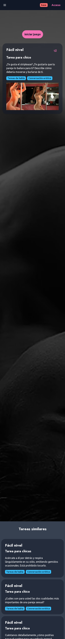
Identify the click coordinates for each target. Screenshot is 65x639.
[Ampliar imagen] (32, 96)
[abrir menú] (4, 5)
